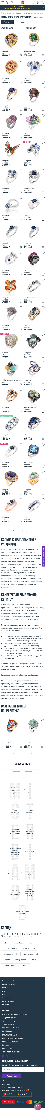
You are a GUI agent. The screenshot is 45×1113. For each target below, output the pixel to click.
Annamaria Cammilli (30, 954)
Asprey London (20, 960)
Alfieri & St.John (29, 948)
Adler (31, 943)
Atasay (33, 960)
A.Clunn (6, 943)
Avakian (24, 965)
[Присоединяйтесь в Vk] (4, 1080)
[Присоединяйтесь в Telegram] (8, 1080)
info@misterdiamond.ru (10, 1027)
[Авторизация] (37, 2)
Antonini (7, 960)
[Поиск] (42, 2)
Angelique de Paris (10, 954)
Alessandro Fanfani (11, 948)
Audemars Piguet (10, 965)
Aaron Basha (19, 943)
